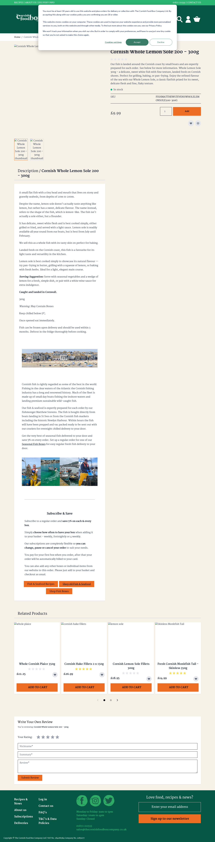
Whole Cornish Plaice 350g (37, 664)
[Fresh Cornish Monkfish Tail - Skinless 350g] (178, 639)
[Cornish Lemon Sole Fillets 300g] (131, 639)
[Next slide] (117, 700)
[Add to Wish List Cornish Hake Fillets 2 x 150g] (102, 674)
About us (30, 2)
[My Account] (188, 19)
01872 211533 (179, 2)
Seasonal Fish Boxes (34, 444)
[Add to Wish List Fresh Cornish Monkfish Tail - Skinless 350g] (196, 679)
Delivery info (46, 2)
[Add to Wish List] (191, 123)
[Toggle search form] (180, 19)
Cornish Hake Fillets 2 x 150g (84, 664)
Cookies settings (113, 42)
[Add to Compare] (198, 123)
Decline (160, 42)
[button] (119, 59)
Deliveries (21, 823)
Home (17, 37)
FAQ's (43, 812)
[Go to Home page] (31, 19)
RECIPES (18, 2)
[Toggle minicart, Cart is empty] (197, 19)
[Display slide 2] (111, 700)
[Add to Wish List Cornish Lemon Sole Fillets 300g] (149, 679)
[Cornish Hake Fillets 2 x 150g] (84, 639)
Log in (43, 799)
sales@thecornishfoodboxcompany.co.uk (101, 829)
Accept (137, 42)
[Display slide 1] (104, 700)
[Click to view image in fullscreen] (59, 90)
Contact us (194, 2)
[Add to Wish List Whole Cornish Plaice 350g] (55, 674)
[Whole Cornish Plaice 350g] (37, 639)
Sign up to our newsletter (170, 819)
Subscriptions (23, 816)
